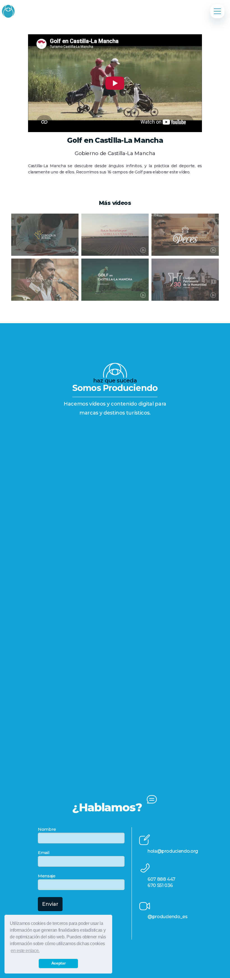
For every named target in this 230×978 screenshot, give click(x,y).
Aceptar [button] (58, 963)
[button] (217, 11)
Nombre (47, 829)
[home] (8, 11)
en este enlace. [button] (25, 950)
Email (43, 852)
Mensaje (46, 876)
